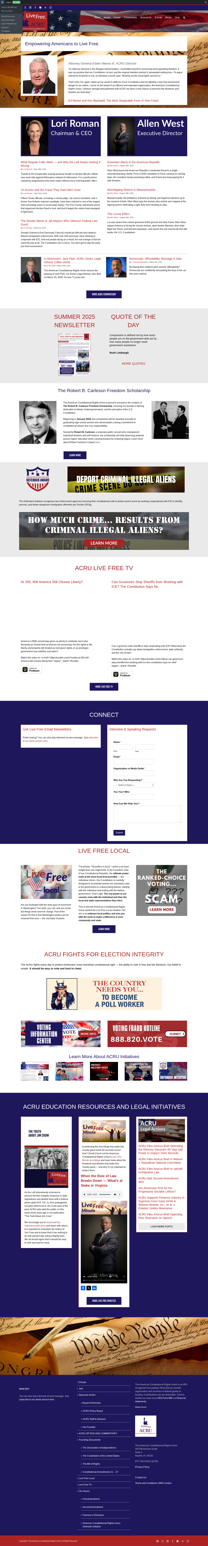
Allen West (114, 166)
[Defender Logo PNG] (37, 467)
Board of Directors (92, 1403)
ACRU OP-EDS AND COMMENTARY (98, 1433)
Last (137, 751)
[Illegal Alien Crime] (104, 513)
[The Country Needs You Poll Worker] (104, 978)
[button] (184, 17)
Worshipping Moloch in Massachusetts (131, 189)
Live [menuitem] (18, 2)
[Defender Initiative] (173, 1063)
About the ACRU (87, 1395)
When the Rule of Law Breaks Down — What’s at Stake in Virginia (102, 1180)
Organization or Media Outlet (129, 768)
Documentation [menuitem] (8, 20)
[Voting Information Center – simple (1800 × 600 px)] (60, 1021)
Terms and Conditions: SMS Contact (153, 1483)
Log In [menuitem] (8, 2)
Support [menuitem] (4, 27)
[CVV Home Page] (35, 1063)
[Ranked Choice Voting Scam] (161, 866)
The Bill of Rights (91, 1464)
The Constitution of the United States (101, 1456)
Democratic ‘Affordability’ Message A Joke (155, 258)
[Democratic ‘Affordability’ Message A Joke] (116, 267)
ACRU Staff (50, 266)
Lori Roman (27, 169)
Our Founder (89, 1427)
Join (81, 1388)
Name (117, 742)
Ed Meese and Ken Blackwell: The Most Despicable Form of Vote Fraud (113, 100)
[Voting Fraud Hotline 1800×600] (147, 1021)
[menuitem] (2, 2)
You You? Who (121, 792)
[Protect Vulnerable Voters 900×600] (69, 1063)
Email (117, 757)
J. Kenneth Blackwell (140, 262)
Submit (119, 832)
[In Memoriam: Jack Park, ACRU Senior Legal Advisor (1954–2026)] (31, 269)
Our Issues (84, 1491)
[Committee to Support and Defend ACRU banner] (139, 1063)
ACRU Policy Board (93, 1411)
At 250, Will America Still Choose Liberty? (52, 582)
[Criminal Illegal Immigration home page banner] (126, 467)
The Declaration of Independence (99, 1448)
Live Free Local (86, 1478)
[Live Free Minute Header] (104, 1121)
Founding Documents (89, 1440)
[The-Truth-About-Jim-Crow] (46, 1121)
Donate (82, 1382)
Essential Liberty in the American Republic (133, 162)
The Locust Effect (118, 214)
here (98, 442)
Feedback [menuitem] (5, 31)
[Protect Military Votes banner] (104, 1063)
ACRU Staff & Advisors (94, 1419)
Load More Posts (162, 1226)
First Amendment (91, 1499)
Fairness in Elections (93, 1515)
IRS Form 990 (165, 1398)
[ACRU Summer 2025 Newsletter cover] (74, 335)
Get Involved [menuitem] (7, 11)
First (115, 751)
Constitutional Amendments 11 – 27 (100, 1472)
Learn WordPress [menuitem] (8, 23)
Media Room (141, 1407)
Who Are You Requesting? (128, 780)
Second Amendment (93, 1507)
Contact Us (140, 1477)
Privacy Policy (142, 1467)
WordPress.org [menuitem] (7, 16)
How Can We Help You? (126, 803)
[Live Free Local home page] (46, 866)
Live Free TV (85, 1484)
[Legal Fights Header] (161, 1120)
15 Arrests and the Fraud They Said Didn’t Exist (51, 189)
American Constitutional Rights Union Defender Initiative (101, 1525)
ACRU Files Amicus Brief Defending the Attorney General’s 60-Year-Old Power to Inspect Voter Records (160, 1149)
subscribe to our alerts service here (36, 1399)
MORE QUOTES (133, 363)
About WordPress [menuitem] (9, 7)
